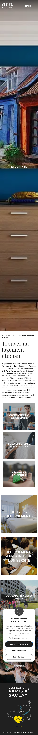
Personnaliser (19, 650)
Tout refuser (19, 657)
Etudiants (12, 335)
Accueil (5, 335)
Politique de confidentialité (19, 638)
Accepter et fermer (19, 644)
